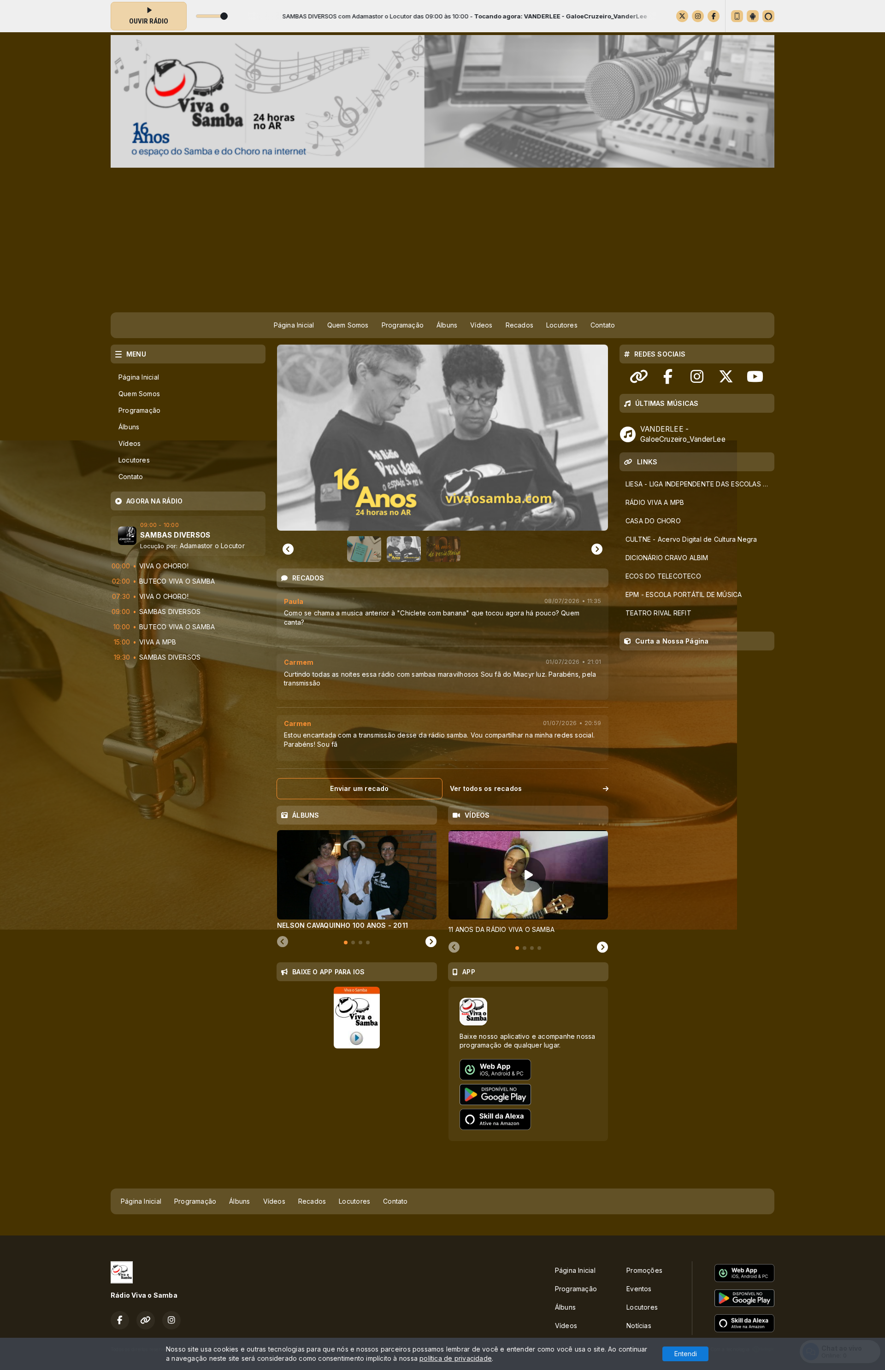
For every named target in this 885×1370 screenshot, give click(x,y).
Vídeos (481, 325)
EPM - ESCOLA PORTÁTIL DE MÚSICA (683, 594)
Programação (403, 325)
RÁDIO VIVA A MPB (654, 502)
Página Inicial (294, 325)
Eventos (638, 1289)
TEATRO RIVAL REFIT (658, 613)
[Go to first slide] (596, 549)
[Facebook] (714, 16)
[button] (364, 549)
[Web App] (737, 16)
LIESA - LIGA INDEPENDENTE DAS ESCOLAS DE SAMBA (699, 484)
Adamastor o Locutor (212, 546)
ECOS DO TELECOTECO (663, 576)
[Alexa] (768, 16)
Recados (519, 325)
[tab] (346, 942)
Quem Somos (348, 325)
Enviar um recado (359, 788)
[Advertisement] (442, 236)
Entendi (685, 1354)
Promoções (644, 1270)
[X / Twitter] (682, 16)
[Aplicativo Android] (753, 16)
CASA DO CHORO (653, 521)
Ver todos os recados (486, 788)
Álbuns (447, 325)
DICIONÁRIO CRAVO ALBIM (666, 558)
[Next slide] (431, 942)
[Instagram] (698, 16)
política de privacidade (455, 1358)
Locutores (562, 325)
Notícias (638, 1325)
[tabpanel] (357, 879)
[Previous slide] (288, 549)
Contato (602, 325)
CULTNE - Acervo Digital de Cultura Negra (691, 539)
